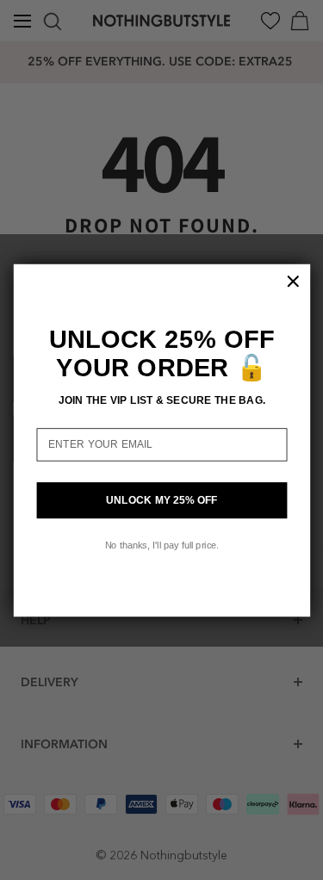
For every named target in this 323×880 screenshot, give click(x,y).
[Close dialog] (293, 281)
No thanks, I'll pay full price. (161, 544)
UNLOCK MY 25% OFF (161, 499)
